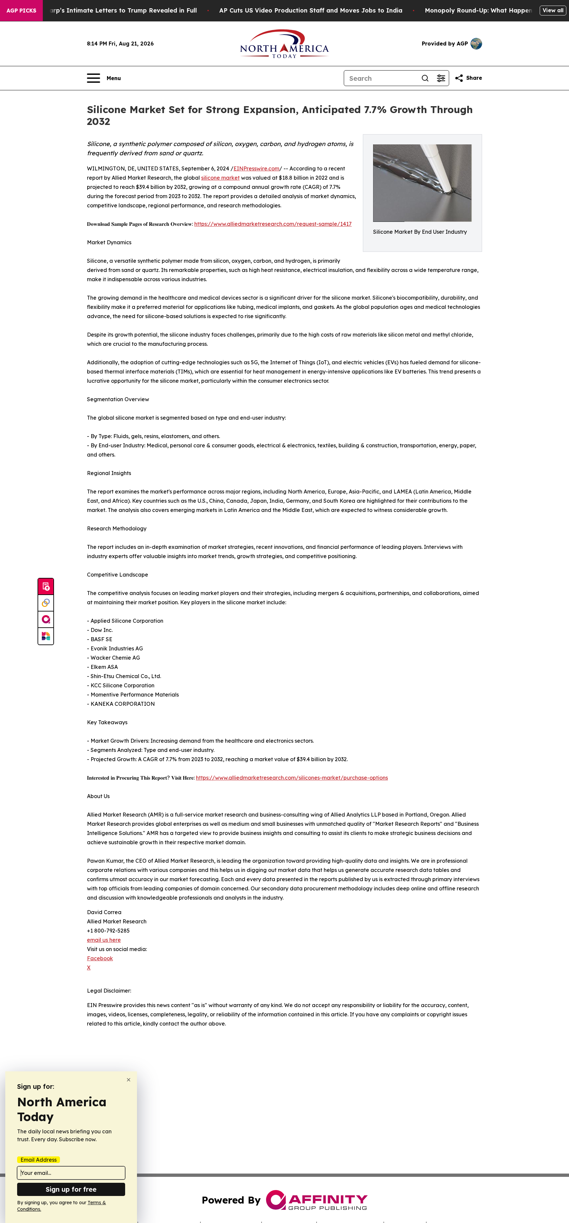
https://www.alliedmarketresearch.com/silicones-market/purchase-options (292, 777)
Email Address (38, 1159)
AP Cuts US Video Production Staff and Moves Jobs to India (310, 10)
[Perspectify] (45, 603)
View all (553, 10)
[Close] (128, 1080)
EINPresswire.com (256, 168)
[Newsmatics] (45, 636)
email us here (104, 940)
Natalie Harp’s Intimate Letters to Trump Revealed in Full (108, 10)
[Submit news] (45, 587)
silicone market (220, 177)
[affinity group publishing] (45, 620)
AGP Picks (21, 10)
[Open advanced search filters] (441, 78)
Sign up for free (71, 1189)
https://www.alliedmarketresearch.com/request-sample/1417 (273, 224)
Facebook (100, 958)
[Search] (425, 78)
